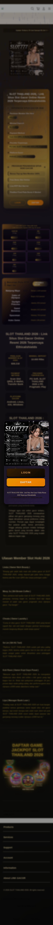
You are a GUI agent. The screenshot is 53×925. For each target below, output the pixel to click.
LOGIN (25, 472)
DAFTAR (26, 482)
